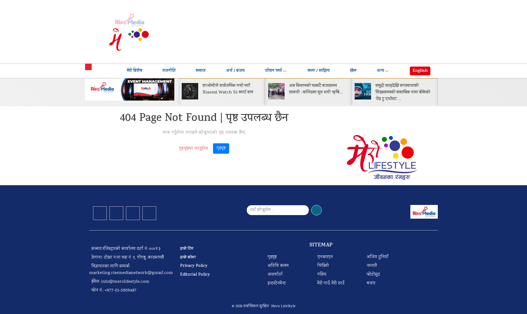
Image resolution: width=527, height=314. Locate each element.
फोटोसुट (373, 275)
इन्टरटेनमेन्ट (277, 283)
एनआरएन (325, 257)
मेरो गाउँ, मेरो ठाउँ (330, 283)
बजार (371, 283)
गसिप (321, 275)
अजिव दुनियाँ (377, 257)
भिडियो (323, 266)
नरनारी (372, 266)
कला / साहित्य (319, 71)
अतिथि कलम (278, 266)
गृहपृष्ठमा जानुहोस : (202, 148)
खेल (353, 71)
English (420, 71)
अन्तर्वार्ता (275, 275)
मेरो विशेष (134, 71)
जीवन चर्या (273, 71)
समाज (201, 71)
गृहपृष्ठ (221, 148)
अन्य (380, 71)
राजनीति (169, 71)
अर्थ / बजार (235, 71)
